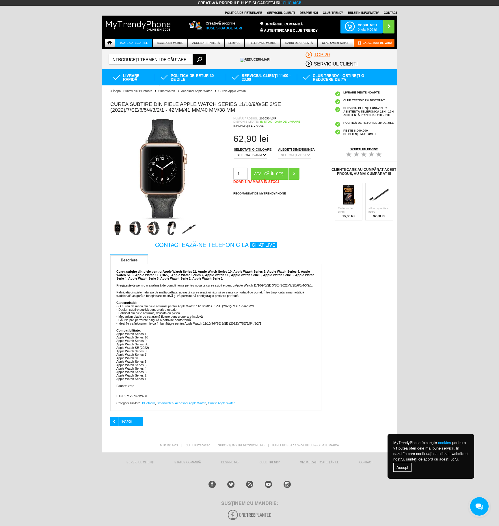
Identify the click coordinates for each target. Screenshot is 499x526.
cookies (444, 442)
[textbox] (157, 59)
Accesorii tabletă (206, 43)
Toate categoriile (134, 43)
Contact (390, 13)
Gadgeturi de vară (377, 43)
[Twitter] (230, 484)
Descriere (129, 260)
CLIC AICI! (292, 3)
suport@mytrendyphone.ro (241, 445)
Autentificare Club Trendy (290, 30)
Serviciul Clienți (140, 462)
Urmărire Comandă (284, 24)
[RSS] (249, 484)
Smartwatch (165, 403)
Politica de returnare (243, 13)
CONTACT (366, 462)
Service (234, 43)
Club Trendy (333, 13)
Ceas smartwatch (335, 43)
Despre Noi (230, 462)
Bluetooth (148, 403)
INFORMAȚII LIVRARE (248, 125)
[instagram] (287, 484)
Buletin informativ (363, 13)
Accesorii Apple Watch (190, 403)
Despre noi (309, 13)
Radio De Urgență (299, 43)
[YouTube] (268, 484)
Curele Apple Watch (221, 403)
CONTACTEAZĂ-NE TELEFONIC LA (215, 244)
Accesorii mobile (170, 43)
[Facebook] (212, 484)
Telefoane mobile (262, 43)
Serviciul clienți (281, 13)
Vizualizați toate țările (319, 462)
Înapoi (117, 91)
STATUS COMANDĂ (187, 462)
